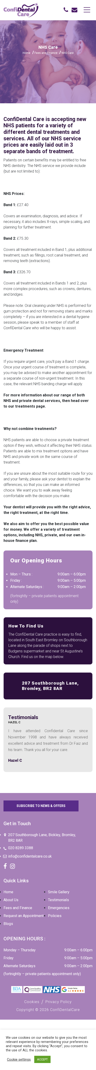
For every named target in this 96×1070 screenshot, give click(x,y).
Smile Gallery (58, 892)
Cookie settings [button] (19, 1059)
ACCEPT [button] (42, 1059)
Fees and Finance (45, 53)
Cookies (31, 1002)
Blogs (8, 923)
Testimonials (58, 900)
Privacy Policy (58, 1002)
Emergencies (58, 908)
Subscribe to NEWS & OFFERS (41, 806)
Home (26, 53)
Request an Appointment (23, 916)
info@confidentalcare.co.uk (30, 856)
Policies (55, 916)
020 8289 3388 (20, 848)
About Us (10, 900)
